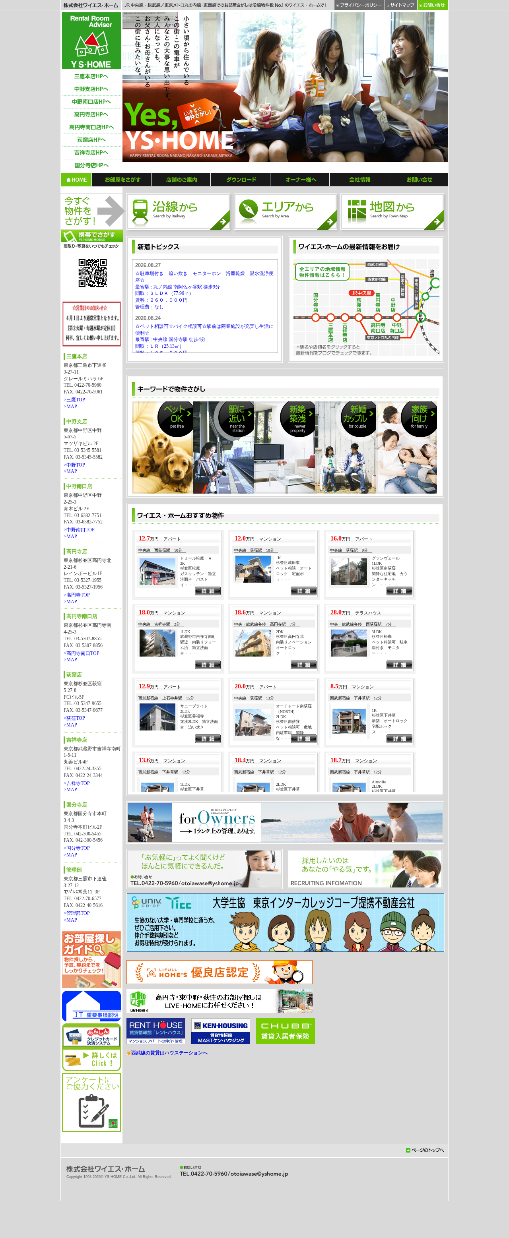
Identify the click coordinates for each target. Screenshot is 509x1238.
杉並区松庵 (190, 774)
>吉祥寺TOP (77, 783)
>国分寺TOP (77, 848)
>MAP (70, 406)
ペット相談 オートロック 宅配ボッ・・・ (294, 780)
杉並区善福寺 (192, 922)
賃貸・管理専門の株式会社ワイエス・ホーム (91, 40)
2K (182, 769)
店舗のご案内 (181, 179)
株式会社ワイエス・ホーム (91, 5)
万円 (149, 745)
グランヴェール (386, 764)
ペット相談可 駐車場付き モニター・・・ (390, 854)
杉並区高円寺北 (290, 843)
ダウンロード (240, 179)
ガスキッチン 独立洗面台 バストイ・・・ (198, 785)
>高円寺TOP (77, 595)
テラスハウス (368, 819)
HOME (76, 179)
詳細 (208, 798)
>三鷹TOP (74, 400)
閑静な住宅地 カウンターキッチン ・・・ (390, 785)
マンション (270, 745)
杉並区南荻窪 (384, 774)
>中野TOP (74, 465)
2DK (280, 838)
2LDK (185, 917)
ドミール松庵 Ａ (196, 764)
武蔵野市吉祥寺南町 (198, 843)
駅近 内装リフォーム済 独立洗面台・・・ (198, 854)
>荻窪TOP (74, 718)
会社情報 (359, 179)
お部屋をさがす (122, 179)
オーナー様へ (300, 179)
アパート (172, 745)
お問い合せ (419, 179)
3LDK (377, 838)
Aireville (379, 988)
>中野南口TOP (79, 530)
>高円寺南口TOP (81, 653)
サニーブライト (194, 912)
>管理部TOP (77, 913)
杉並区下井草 (384, 921)
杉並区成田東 (288, 769)
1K (278, 764)
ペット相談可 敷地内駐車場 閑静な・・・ (294, 939)
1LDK (377, 769)
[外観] (215, 440)
